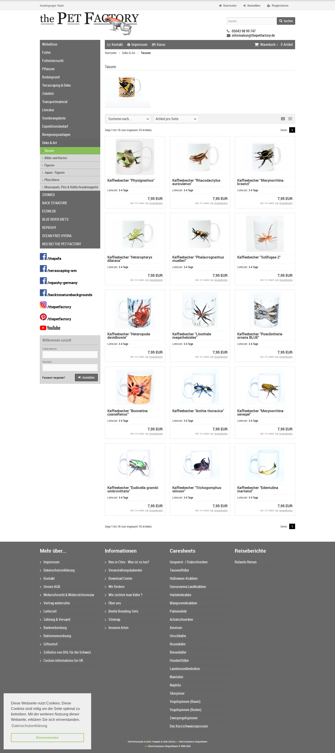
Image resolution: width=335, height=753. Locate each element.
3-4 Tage (123, 190)
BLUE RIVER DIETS (55, 219)
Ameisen (176, 627)
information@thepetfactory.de (253, 35)
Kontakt (117, 44)
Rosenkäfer (178, 644)
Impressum (139, 44)
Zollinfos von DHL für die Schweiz (67, 652)
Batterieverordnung (57, 635)
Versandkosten (156, 203)
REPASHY (49, 227)
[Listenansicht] (290, 118)
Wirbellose (49, 44)
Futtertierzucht (53, 60)
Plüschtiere (51, 179)
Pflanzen (48, 68)
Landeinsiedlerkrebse (185, 668)
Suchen (286, 21)
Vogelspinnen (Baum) (185, 701)
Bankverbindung (55, 627)
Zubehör (48, 93)
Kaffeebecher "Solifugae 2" (259, 257)
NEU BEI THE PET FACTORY (61, 243)
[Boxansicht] (282, 118)
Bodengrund (51, 77)
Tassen (49, 150)
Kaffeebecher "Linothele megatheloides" (191, 335)
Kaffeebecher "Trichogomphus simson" (196, 489)
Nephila (175, 685)
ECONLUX (49, 211)
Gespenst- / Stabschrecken (189, 561)
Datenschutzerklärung (59, 570)
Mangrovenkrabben (183, 603)
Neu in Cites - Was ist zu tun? (128, 561)
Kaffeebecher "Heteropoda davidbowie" (128, 335)
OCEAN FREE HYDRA (57, 235)
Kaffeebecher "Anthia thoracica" (198, 410)
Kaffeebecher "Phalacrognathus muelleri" (198, 259)
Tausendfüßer (179, 570)
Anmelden (86, 377)
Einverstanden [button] (47, 737)
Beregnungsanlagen (56, 134)
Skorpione (177, 693)
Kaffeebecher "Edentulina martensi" (257, 489)
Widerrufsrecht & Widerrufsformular (69, 594)
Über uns (114, 603)
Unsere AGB (52, 586)
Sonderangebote (54, 118)
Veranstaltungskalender (125, 570)
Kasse (161, 44)
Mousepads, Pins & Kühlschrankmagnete (71, 187)
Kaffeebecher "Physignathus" (131, 180)
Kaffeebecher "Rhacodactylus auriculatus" (196, 182)
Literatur (48, 109)
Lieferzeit (50, 611)
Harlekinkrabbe (180, 594)
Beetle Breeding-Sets (123, 611)
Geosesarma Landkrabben (188, 586)
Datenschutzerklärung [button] (29, 726)
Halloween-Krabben (184, 578)
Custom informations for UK (63, 660)
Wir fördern (116, 586)
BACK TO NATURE (54, 202)
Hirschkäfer (178, 635)
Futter (46, 52)
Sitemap (114, 619)
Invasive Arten (118, 627)
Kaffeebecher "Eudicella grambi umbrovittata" (132, 489)
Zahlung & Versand (57, 619)
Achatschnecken (181, 619)
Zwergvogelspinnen (184, 717)
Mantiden (176, 676)
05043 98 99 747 (244, 31)
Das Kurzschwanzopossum (189, 726)
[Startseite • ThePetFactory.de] (89, 23)
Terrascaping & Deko (56, 85)
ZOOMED (48, 194)
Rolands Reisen (246, 561)
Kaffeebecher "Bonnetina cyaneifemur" (127, 412)
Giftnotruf (51, 644)
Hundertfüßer (179, 660)
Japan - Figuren (54, 172)
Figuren (49, 165)
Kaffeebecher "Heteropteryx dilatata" (129, 259)
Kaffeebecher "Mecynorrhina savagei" (260, 412)
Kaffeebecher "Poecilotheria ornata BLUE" (259, 335)
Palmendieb (178, 611)
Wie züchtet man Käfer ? (125, 594)
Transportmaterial (54, 101)
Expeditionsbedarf (55, 126)
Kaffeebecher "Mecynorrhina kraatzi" (260, 182)
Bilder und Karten (55, 157)
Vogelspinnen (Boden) (185, 709)
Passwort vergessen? (53, 377)
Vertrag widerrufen (57, 603)
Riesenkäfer (178, 652)
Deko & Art (49, 142)
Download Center (120, 578)
